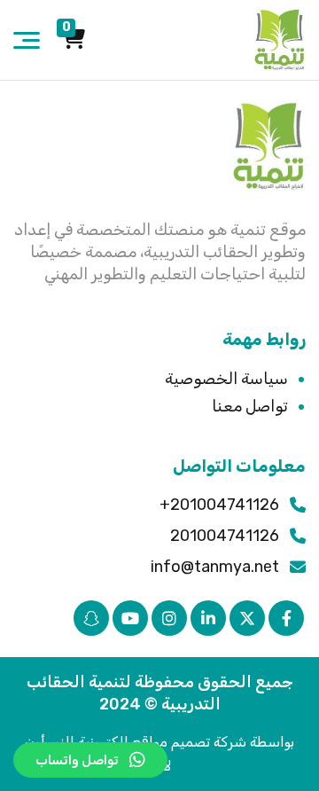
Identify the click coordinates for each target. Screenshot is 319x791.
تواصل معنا (250, 406)
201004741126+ (219, 504)
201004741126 (224, 535)
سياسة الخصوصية (226, 378)
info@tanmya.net (215, 566)
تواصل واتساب (77, 760)
